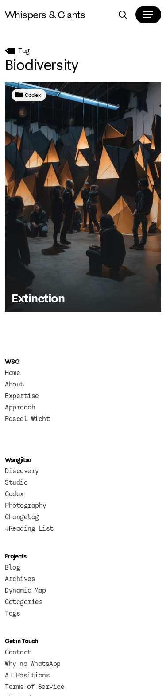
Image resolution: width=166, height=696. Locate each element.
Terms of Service (34, 686)
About (14, 384)
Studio (16, 482)
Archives (20, 578)
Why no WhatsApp (33, 663)
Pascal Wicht (27, 418)
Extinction (38, 298)
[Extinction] (83, 197)
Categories (23, 601)
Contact (18, 652)
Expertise (22, 395)
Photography (25, 505)
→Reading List (29, 528)
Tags (12, 613)
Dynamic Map (25, 590)
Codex (33, 95)
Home (12, 372)
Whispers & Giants (45, 14)
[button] (148, 14)
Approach (20, 407)
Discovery (22, 470)
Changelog (22, 516)
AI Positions (27, 675)
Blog (12, 567)
